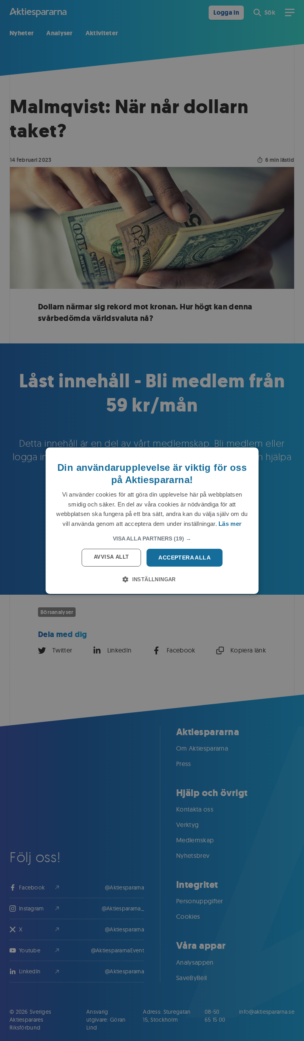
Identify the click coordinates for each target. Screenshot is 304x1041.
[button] (152, 538)
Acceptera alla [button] (184, 557)
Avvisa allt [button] (111, 557)
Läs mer (229, 523)
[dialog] (152, 520)
